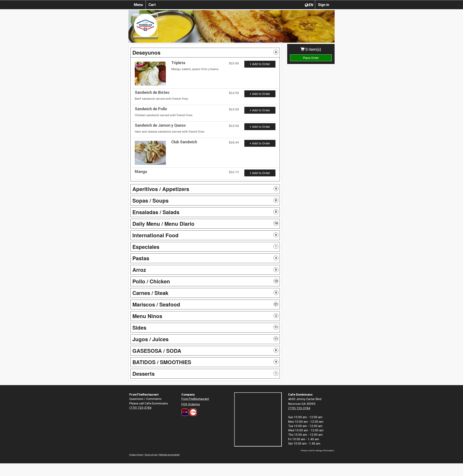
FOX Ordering (190, 404)
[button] (205, 52)
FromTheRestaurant (195, 399)
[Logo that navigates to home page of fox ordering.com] (193, 412)
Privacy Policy (136, 455)
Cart (152, 5)
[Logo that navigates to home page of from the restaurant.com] (185, 412)
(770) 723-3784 (140, 407)
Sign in (323, 5)
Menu (138, 5)
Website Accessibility (169, 455)
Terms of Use (151, 455)
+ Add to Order (260, 64)
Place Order (311, 58)
